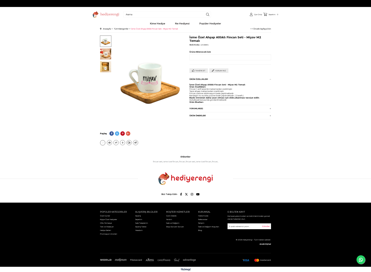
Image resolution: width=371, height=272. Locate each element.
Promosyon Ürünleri (108, 234)
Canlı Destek (171, 216)
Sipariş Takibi (140, 227)
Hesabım (139, 230)
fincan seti (157, 161)
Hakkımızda (203, 216)
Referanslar (203, 219)
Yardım (169, 219)
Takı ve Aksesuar (107, 227)
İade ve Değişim (172, 223)
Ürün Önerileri (197, 116)
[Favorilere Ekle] (102, 142)
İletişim (201, 223)
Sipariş (138, 216)
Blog (200, 230)
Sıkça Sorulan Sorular (175, 227)
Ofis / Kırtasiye (106, 223)
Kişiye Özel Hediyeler (108, 219)
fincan (182, 161)
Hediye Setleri (105, 230)
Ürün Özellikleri (198, 79)
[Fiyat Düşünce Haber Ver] (122, 142)
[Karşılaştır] (116, 142)
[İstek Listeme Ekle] (109, 142)
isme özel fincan (170, 161)
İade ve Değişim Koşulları (208, 227)
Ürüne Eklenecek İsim (200, 52)
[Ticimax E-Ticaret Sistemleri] (185, 269)
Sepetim (138, 219)
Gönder (266, 226)
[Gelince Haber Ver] (135, 142)
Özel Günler (105, 216)
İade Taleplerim (141, 223)
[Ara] (208, 14)
